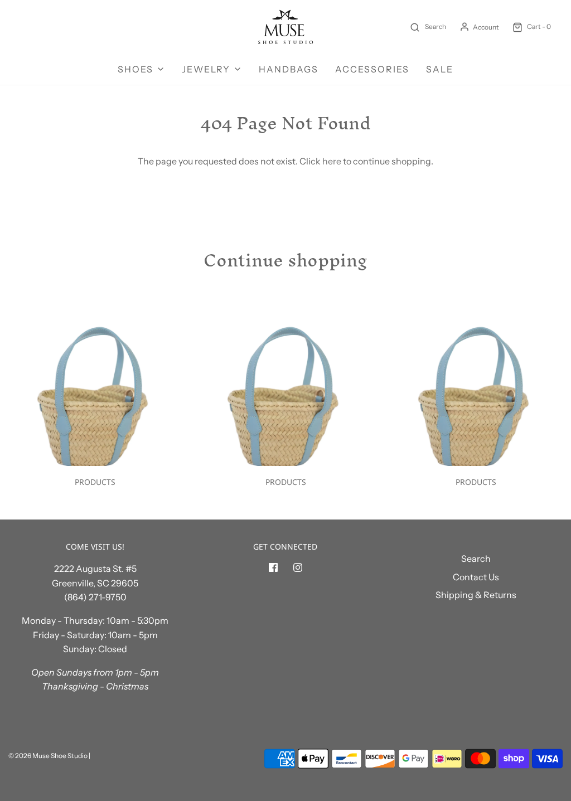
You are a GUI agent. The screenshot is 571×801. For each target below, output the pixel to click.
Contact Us (476, 576)
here (331, 161)
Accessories (372, 69)
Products (95, 482)
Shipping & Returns (475, 594)
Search (476, 558)
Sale (439, 69)
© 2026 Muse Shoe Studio (48, 755)
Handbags (288, 69)
